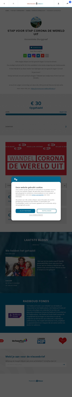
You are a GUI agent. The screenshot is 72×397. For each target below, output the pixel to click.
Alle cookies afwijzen (36, 215)
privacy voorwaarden (38, 195)
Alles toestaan (25, 211)
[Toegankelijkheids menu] (70, 2)
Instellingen (46, 211)
